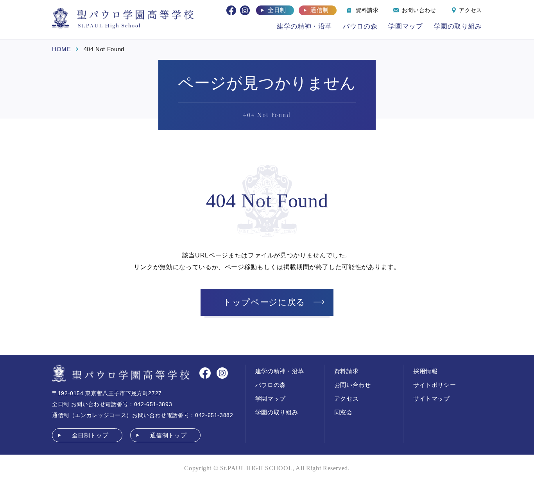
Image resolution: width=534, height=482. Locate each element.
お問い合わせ (352, 384)
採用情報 (425, 371)
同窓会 (343, 412)
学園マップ (405, 26)
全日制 (277, 10)
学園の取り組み (458, 26)
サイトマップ (431, 398)
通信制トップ (168, 435)
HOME (61, 49)
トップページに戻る (264, 302)
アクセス (346, 398)
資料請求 (346, 371)
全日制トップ (90, 435)
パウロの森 (360, 26)
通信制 (319, 10)
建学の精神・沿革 (304, 26)
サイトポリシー (434, 384)
